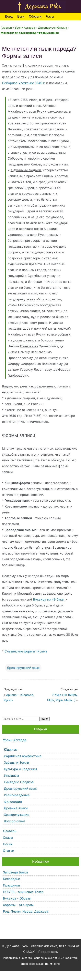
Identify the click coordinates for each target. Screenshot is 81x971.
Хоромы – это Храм (18, 905)
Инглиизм (11, 775)
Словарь (9, 831)
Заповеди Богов (15, 872)
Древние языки (16, 808)
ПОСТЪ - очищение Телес (23, 892)
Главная (6, 27)
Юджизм (10, 749)
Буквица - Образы (17, 898)
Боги (20, 16)
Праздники (11, 885)
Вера (9, 16)
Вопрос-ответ (15, 821)
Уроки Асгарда (25, 27)
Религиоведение (16, 795)
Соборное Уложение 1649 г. (23, 83)
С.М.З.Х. (29, 952)
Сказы (8, 837)
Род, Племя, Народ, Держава (25, 911)
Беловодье (11, 879)
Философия (13, 802)
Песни (8, 844)
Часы (50, 16)
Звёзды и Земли (16, 762)
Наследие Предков (19, 782)
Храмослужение (16, 815)
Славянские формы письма (26, 651)
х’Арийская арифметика (22, 756)
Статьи (8, 851)
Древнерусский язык (52, 27)
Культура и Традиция (20, 769)
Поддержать (48, 952)
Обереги (35, 16)
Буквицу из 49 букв (48, 599)
